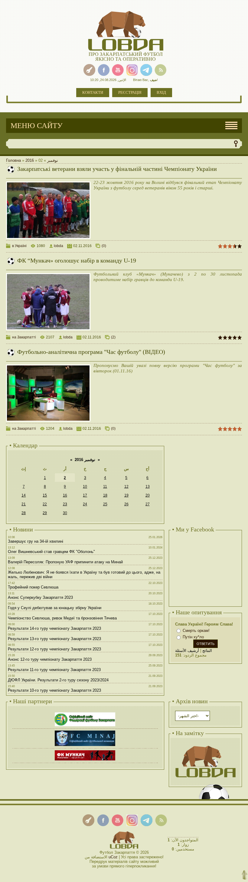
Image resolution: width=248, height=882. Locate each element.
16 (65, 495)
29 (45, 513)
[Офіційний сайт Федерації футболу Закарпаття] (85, 713)
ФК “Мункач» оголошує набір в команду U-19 (76, 260)
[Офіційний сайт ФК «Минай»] (85, 731)
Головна (13, 160)
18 (105, 495)
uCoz (113, 857)
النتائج (207, 650)
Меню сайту (37, 125)
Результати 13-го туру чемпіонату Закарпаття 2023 (54, 638)
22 (45, 504)
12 (126, 486)
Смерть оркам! (196, 630)
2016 (29, 160)
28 (23, 513)
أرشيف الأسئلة (187, 650)
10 (85, 486)
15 (45, 495)
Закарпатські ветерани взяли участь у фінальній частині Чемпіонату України (117, 168)
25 (105, 504)
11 (105, 486)
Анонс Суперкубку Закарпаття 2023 (40, 597)
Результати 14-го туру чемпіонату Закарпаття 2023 (54, 628)
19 (126, 495)
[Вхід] (89, 70)
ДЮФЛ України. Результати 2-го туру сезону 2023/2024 (58, 680)
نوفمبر (52, 160)
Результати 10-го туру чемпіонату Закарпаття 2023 (54, 690)
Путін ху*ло (193, 637)
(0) (104, 246)
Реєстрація (130, 92)
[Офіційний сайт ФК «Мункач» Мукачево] (85, 751)
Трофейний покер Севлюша (33, 587)
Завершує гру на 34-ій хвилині (35, 541)
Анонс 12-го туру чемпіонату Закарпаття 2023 (50, 659)
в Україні (19, 246)
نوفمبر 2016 (85, 459)
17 (85, 495)
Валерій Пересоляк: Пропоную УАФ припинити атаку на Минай (65, 562)
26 (126, 504)
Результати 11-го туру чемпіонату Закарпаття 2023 (54, 669)
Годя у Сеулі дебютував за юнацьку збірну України (54, 608)
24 (85, 504)
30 (65, 513)
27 (147, 504)
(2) (113, 337)
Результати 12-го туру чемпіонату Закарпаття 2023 (54, 649)
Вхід (161, 92)
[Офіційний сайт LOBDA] (205, 745)
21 (23, 504)
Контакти (92, 92)
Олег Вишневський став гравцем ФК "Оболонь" (51, 551)
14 (23, 495)
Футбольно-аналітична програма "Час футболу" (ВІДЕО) (91, 351)
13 (147, 486)
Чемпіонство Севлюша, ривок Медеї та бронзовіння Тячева (62, 618)
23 (65, 504)
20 (147, 495)
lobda (58, 246)
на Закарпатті (24, 337)
